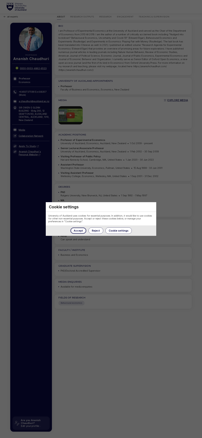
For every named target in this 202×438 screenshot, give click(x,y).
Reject (96, 230)
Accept (78, 230)
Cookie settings (118, 230)
